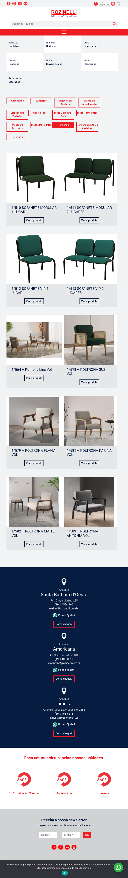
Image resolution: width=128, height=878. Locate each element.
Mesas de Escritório (17, 127)
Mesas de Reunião (41, 125)
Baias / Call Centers (65, 102)
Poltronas (63, 125)
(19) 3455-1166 (64, 604)
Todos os (14, 44)
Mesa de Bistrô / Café (63, 114)
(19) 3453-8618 (64, 713)
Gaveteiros (39, 112)
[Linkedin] (67, 847)
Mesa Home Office (87, 112)
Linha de (51, 44)
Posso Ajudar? (66, 615)
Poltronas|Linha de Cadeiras (87, 127)
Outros (14, 62)
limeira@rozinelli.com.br (64, 717)
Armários (41, 100)
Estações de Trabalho (17, 114)
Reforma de (15, 80)
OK (64, 873)
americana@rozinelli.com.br (64, 663)
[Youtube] (74, 847)
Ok (87, 834)
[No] (124, 869)
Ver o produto (34, 220)
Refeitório (17, 137)
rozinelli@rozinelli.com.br (64, 608)
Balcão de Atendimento (89, 102)
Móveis (90, 62)
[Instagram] (54, 847)
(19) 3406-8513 (64, 659)
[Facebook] (61, 847)
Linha (90, 44)
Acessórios (17, 100)
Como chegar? (64, 624)
